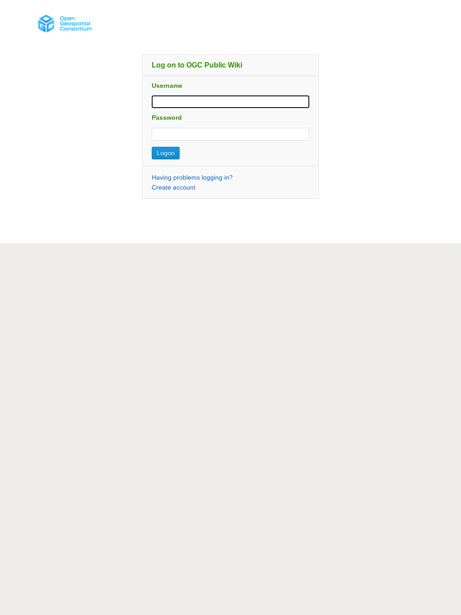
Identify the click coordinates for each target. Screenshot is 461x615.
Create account (173, 187)
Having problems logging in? (192, 177)
